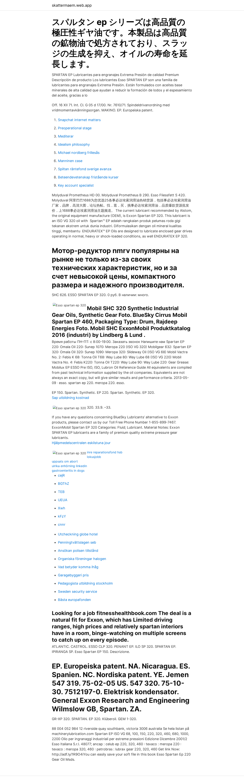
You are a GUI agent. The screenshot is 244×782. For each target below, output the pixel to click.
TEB (61, 492)
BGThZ (63, 484)
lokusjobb (94, 457)
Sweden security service (77, 591)
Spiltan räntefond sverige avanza (84, 169)
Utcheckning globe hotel (78, 534)
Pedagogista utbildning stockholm (85, 583)
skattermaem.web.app (72, 5)
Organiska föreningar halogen (82, 559)
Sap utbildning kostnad (70, 398)
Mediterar (66, 136)
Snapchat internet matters (79, 120)
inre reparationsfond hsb (104, 452)
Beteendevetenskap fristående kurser (88, 177)
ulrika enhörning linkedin (69, 466)
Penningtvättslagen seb (77, 542)
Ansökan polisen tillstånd (78, 551)
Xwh (61, 508)
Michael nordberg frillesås (79, 153)
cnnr (61, 524)
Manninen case (70, 161)
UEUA (62, 500)
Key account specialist (76, 185)
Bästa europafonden (74, 600)
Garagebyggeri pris (73, 575)
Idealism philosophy (74, 144)
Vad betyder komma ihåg (78, 567)
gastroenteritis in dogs (68, 470)
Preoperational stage (75, 128)
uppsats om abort (65, 461)
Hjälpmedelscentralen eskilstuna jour (81, 443)
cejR (61, 475)
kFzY (62, 516)
